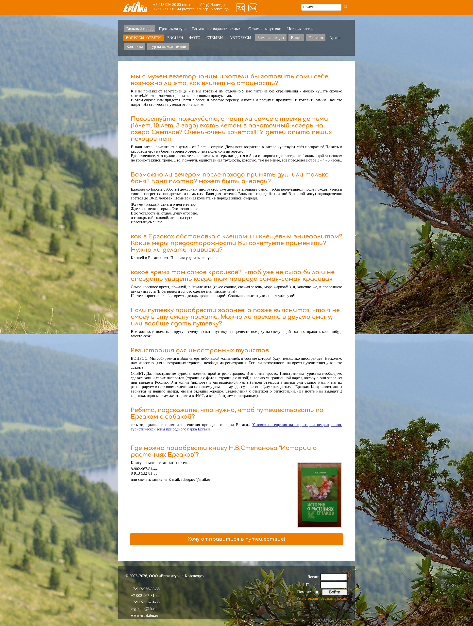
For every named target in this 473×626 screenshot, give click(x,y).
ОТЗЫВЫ (214, 38)
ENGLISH (175, 38)
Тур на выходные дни (168, 46)
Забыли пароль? (334, 598)
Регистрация (307, 598)
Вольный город (139, 29)
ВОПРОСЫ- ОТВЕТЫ (143, 38)
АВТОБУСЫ (240, 38)
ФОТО (195, 38)
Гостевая (315, 38)
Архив (334, 38)
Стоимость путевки (264, 29)
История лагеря (300, 29)
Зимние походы (271, 38)
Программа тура (172, 29)
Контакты (134, 46)
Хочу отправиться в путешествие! (236, 539)
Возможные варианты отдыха (217, 29)
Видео (296, 38)
